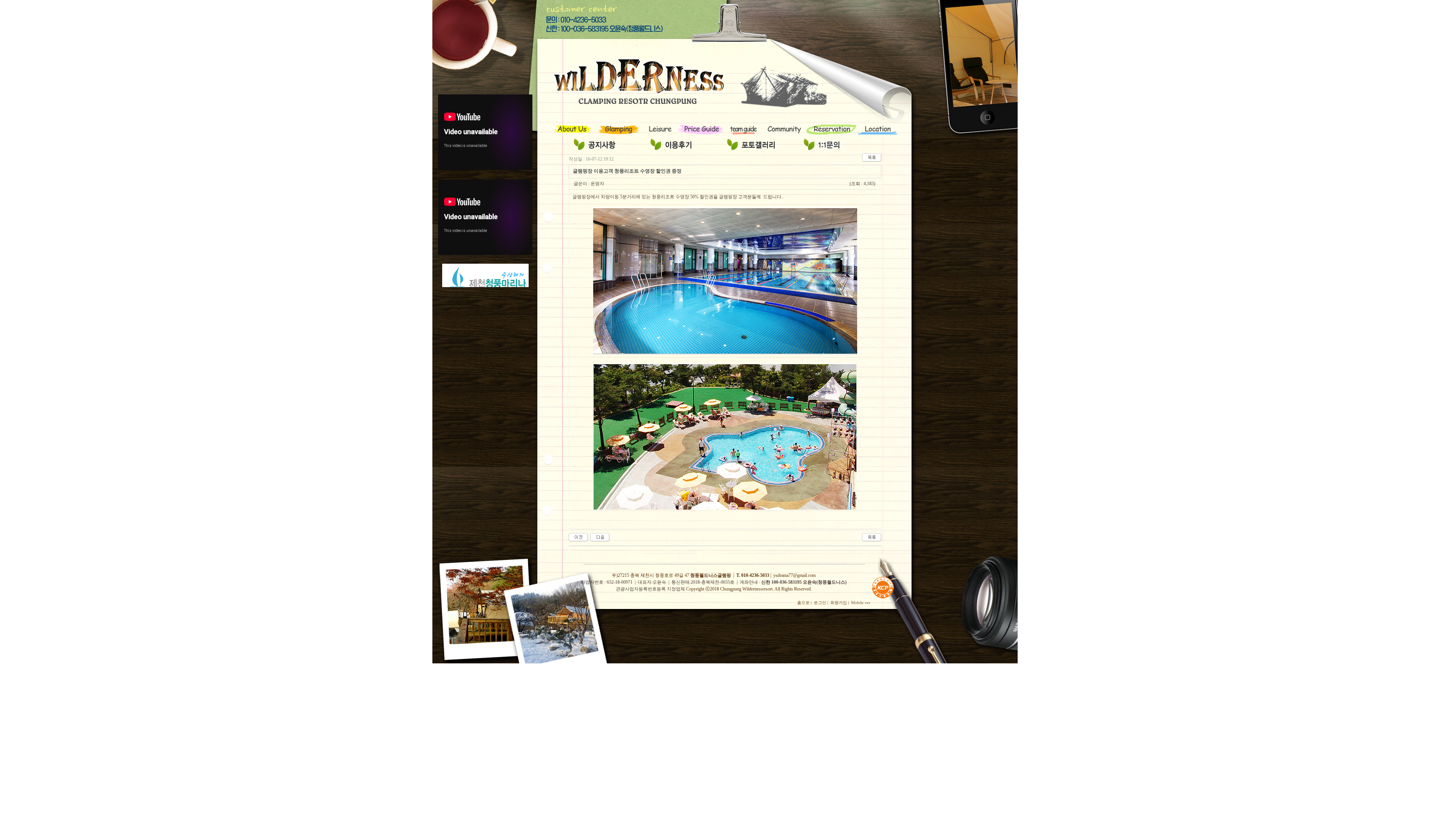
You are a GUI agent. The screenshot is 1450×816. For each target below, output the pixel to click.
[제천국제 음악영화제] (578, 536)
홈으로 (803, 602)
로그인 (820, 602)
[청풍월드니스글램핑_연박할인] (599, 536)
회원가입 (838, 602)
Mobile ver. (861, 602)
